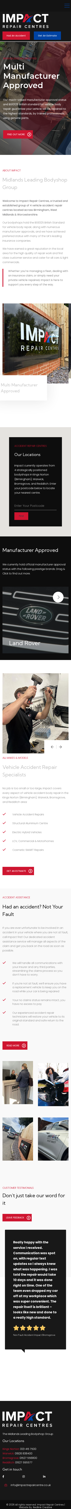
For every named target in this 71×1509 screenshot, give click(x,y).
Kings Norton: (10, 1449)
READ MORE (13, 1045)
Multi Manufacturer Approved (31, 76)
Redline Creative (42, 1507)
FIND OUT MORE (16, 134)
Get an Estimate (47, 35)
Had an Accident (16, 35)
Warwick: (8, 1453)
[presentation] (52, 747)
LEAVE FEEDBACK (15, 1217)
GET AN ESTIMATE (16, 871)
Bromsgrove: (10, 1458)
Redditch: (8, 1462)
